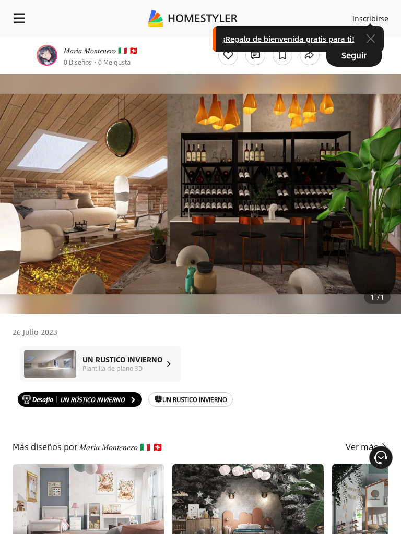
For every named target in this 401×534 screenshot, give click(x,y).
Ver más (363, 446)
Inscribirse (370, 18)
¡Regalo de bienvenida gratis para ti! (289, 38)
